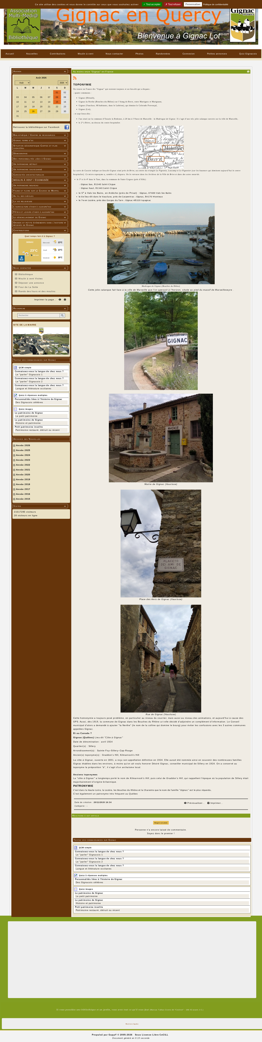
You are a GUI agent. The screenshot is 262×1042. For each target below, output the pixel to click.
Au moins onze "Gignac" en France (93, 71)
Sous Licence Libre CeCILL (152, 1034)
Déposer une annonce (31, 283)
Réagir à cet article (160, 823)
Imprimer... (216, 803)
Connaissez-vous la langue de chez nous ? (39, 371)
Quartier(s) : (80, 746)
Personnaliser (192, 4)
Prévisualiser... (196, 803)
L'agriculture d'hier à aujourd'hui (39, 206)
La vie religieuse (39, 201)
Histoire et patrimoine (28, 423)
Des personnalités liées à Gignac (39, 159)
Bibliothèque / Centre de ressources (39, 135)
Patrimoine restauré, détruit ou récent (38, 430)
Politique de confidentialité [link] (215, 4)
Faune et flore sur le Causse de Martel (39, 190)
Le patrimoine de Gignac (29, 413)
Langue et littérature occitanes (33, 388)
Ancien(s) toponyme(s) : (87, 755)
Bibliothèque (25, 274)
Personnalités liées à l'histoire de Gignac (38, 399)
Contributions (39, 230)
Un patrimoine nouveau (39, 185)
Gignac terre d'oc (39, 140)
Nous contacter (39, 268)
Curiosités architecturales (39, 174)
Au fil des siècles (39, 196)
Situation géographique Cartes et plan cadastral (39, 146)
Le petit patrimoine (27, 416)
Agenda (39, 71)
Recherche (39, 308)
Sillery (201, 763)
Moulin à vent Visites (30, 278)
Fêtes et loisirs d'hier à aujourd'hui (39, 212)
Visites (39, 506)
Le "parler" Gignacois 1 (29, 374)
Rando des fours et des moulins (36, 291)
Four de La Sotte (28, 287)
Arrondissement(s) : (84, 750)
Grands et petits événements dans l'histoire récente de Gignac (39, 223)
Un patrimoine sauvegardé (39, 169)
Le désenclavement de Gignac (39, 217)
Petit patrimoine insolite (29, 427)
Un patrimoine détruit (39, 164)
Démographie (39, 153)
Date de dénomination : (86, 741)
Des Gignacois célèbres (29, 402)
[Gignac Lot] (131, 24)
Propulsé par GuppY (105, 1034)
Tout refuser (174, 4)
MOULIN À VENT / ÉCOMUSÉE (39, 180)
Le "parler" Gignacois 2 (29, 381)
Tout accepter (152, 4)
